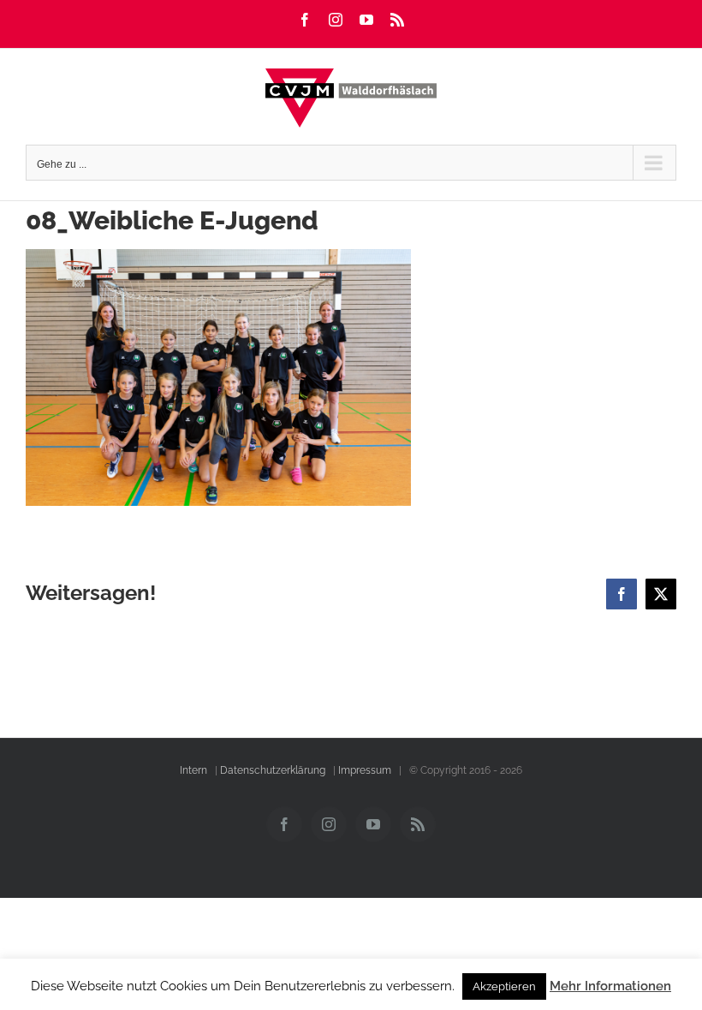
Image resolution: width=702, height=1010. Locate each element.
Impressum (364, 770)
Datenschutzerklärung (272, 770)
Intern (193, 770)
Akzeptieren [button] (504, 986)
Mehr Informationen (610, 986)
